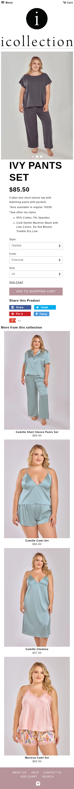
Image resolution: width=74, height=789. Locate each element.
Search (48, 776)
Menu (9, 2)
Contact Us (53, 772)
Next (64, 106)
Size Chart (16, 282)
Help (35, 772)
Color (12, 253)
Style (12, 239)
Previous (9, 106)
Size (12, 268)
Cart (69, 2)
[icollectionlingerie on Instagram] (38, 784)
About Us (19, 772)
